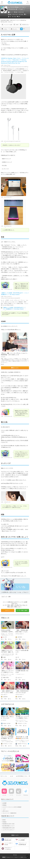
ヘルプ (3, 809)
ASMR (17, 24)
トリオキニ (8, 848)
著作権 (3, 819)
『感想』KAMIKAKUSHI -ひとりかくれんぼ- (22, 691)
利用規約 (4, 805)
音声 (19, 16)
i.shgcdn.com (7, 502)
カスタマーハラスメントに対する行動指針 (11, 807)
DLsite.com (8, 839)
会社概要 (4, 803)
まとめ (11, 776)
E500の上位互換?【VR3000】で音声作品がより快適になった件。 (7, 631)
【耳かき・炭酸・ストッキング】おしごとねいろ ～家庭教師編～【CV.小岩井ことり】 (14, 353)
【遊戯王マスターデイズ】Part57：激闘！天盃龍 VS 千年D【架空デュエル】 (7, 653)
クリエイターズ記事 (8, 24)
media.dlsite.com (8, 289)
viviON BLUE (22, 844)
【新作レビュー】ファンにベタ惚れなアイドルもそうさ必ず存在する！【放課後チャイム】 (7, 673)
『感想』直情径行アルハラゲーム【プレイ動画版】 (7, 692)
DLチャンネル (15, 2)
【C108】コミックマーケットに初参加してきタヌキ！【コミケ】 (22, 718)
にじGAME (22, 839)
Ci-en (9, 844)
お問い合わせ (5, 811)
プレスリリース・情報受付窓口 (9, 813)
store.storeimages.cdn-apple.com (12, 141)
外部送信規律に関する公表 (8, 827)
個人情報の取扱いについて (8, 825)
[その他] (24, 29)
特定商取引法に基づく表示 (8, 823)
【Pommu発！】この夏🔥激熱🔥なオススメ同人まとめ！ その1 (22, 738)
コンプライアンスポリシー (8, 829)
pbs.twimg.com (8, 197)
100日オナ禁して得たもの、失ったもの (7, 717)
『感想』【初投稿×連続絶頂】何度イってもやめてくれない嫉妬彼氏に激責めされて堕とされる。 (22, 632)
